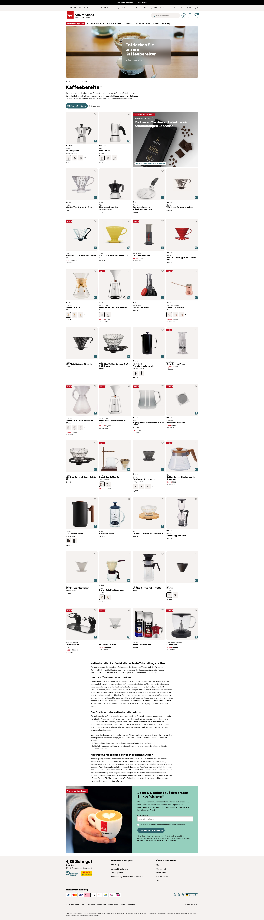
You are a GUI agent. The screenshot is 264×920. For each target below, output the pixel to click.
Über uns (160, 865)
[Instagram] (178, 894)
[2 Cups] (169, 595)
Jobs (158, 880)
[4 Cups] (175, 595)
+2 (152, 486)
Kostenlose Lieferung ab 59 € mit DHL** (150, 8)
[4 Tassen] (108, 157)
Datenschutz (101, 905)
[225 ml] (181, 314)
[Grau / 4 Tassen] (148, 486)
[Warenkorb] (196, 15)
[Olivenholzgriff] (68, 540)
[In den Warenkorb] (95, 141)
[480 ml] (108, 597)
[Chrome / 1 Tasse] (68, 157)
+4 (85, 158)
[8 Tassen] (74, 315)
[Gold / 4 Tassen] (102, 484)
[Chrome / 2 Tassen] (74, 157)
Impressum (91, 905)
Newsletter (161, 873)
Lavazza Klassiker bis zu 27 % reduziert (131, 2)
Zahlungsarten (117, 873)
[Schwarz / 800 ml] (141, 373)
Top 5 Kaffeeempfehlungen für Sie (113, 8)
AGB (83, 905)
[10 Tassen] (68, 315)
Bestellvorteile (162, 876)
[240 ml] (102, 597)
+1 (118, 158)
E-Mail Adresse (142, 815)
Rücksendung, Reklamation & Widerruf (127, 876)
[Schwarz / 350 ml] (135, 373)
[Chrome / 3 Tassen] (80, 157)
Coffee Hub (161, 869)
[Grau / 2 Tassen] (135, 486)
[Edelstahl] (102, 314)
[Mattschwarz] (74, 540)
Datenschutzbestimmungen (159, 825)
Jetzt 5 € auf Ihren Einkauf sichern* (78, 8)
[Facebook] (182, 894)
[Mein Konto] (184, 15)
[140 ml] (175, 314)
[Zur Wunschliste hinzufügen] (95, 114)
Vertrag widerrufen (128, 905)
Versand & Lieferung (119, 869)
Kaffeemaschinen (75, 82)
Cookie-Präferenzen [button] (73, 905)
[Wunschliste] (190, 15)
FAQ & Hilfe (116, 865)
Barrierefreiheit (113, 905)
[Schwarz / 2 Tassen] (108, 484)
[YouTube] (174, 894)
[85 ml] (169, 314)
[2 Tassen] (102, 157)
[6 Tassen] (114, 157)
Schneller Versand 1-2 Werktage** (186, 8)
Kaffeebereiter (135, 60)
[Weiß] (108, 314)
